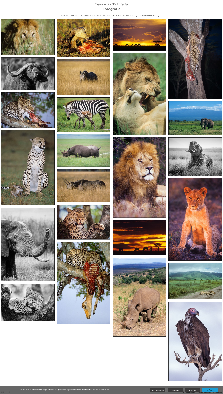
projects (89, 15)
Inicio (64, 15)
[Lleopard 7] (83, 222)
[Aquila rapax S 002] (83, 38)
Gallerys (102, 15)
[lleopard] (83, 283)
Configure (175, 390)
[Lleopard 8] (195, 59)
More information (158, 390)
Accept (211, 390)
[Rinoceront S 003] (139, 297)
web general (147, 15)
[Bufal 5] (27, 74)
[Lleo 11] (195, 281)
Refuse (193, 390)
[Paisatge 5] (139, 237)
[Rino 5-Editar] (83, 150)
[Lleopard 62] (27, 302)
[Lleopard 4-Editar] (27, 110)
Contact (128, 15)
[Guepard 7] (27, 167)
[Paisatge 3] (139, 34)
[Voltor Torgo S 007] (195, 341)
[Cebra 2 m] (83, 115)
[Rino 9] (83, 77)
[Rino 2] (83, 185)
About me (76, 15)
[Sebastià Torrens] (111, 6)
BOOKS (117, 15)
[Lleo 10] (27, 37)
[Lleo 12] (195, 219)
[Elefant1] (27, 244)
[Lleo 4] (139, 177)
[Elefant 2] (195, 118)
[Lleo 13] (139, 94)
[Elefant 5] (195, 157)
